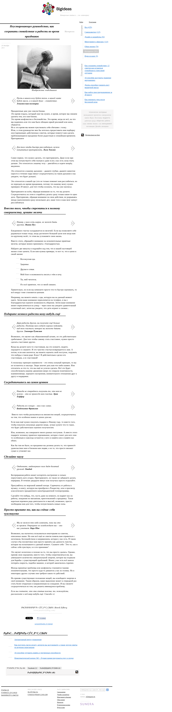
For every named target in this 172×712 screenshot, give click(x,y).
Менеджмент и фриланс (64, 697)
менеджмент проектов (92, 115)
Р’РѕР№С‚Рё (5, 690)
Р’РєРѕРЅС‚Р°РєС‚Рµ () (16, 668)
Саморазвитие (61, 692)
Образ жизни (61, 700)
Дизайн (98, 126)
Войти (81, 22)
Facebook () (32, 668)
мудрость (106, 118)
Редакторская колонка (63, 705)
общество (100, 121)
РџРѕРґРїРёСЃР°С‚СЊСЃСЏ (9, 695)
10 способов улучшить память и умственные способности (37, 652)
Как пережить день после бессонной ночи (95, 100)
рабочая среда (90, 121)
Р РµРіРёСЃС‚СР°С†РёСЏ (9, 693)
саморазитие (106, 115)
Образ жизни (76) (92, 46)
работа (107, 121)
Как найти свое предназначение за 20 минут (98, 93)
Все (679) (88, 27)
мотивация (90, 126)
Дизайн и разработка (63, 694)
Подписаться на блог (92, 135)
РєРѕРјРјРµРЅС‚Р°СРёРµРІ (44, 624)
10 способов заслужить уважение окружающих (98, 78)
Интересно (60, 702)
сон (100, 124)
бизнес (95, 124)
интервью (103, 112)
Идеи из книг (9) (91, 56)
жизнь (89, 124)
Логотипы (98, 118)
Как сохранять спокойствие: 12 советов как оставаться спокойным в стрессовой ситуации (97, 69)
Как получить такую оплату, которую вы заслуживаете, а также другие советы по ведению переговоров (45, 646)
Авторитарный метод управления (27, 639)
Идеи (92, 118)
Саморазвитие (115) (92, 32)
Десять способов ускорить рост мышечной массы (97, 86)
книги (87, 118)
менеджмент (107, 124)
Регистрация (92, 22)
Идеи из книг (61, 707)
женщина (104, 126)
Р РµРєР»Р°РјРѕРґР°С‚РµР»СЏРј (38, 694)
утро (84, 124)
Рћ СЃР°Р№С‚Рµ (33, 692)
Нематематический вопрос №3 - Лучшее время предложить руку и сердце (44, 658)
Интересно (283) (91, 51)
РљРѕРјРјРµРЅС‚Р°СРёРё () (50, 668)
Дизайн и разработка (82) (95, 37)
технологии (93, 112)
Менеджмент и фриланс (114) (96, 41)
